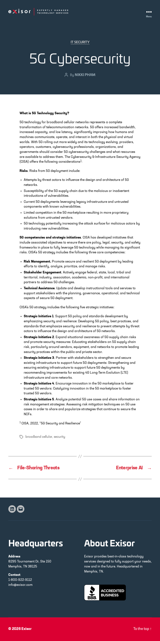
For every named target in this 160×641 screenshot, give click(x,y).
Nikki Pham (85, 74)
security (59, 437)
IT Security (80, 42)
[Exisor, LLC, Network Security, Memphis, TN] (105, 592)
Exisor (26, 629)
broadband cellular (38, 437)
